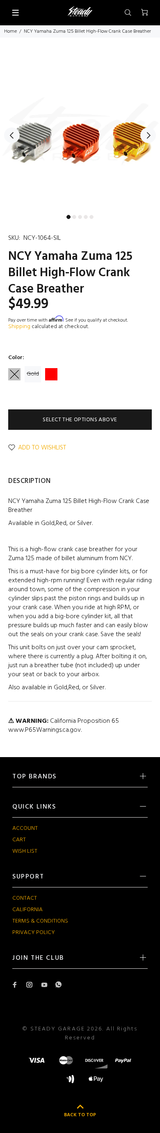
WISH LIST (24, 851)
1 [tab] (68, 217)
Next (148, 135)
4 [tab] (86, 217)
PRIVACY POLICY (33, 932)
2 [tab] (74, 217)
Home (10, 31)
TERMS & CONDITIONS (40, 921)
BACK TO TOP (80, 1115)
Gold (33, 374)
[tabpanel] (80, 130)
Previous (12, 135)
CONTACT (24, 898)
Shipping (19, 326)
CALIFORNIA (27, 909)
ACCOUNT (25, 828)
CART (19, 840)
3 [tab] (80, 217)
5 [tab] (91, 217)
